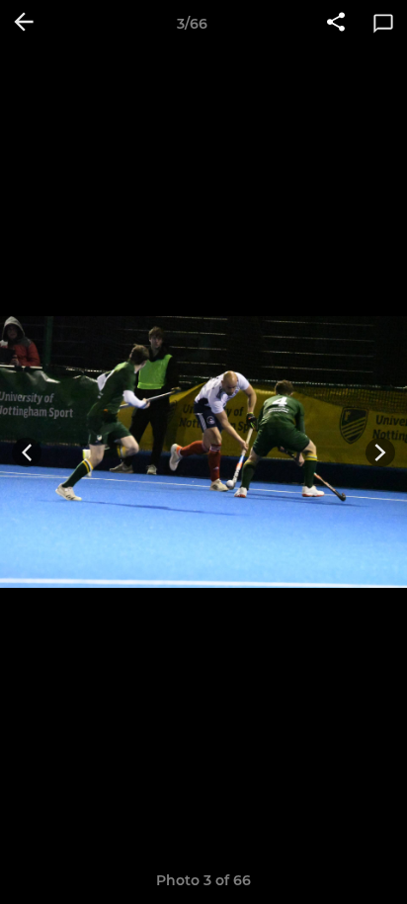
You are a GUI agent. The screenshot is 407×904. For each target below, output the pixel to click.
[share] (336, 24)
